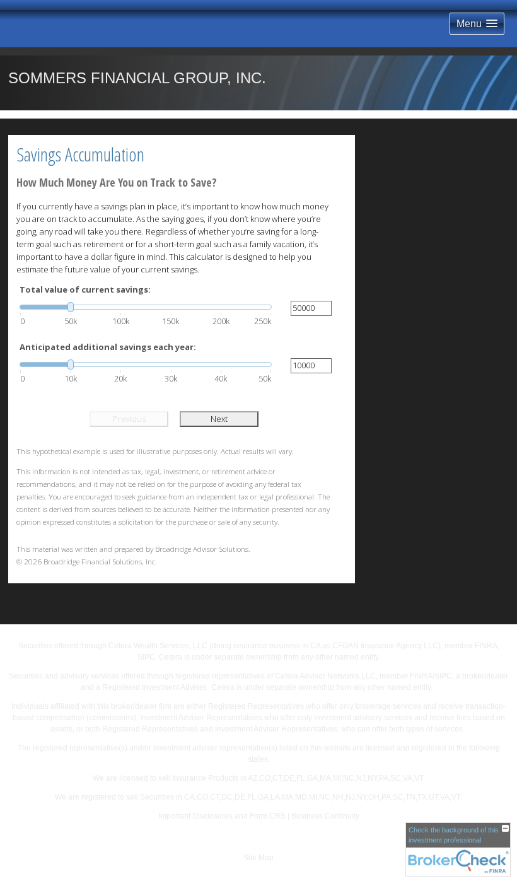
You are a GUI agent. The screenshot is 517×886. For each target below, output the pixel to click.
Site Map (258, 857)
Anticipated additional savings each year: (108, 347)
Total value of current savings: (85, 289)
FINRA (486, 645)
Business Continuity (325, 816)
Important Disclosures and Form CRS (222, 816)
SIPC (146, 657)
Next (219, 418)
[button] (477, 24)
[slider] (146, 307)
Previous (129, 418)
